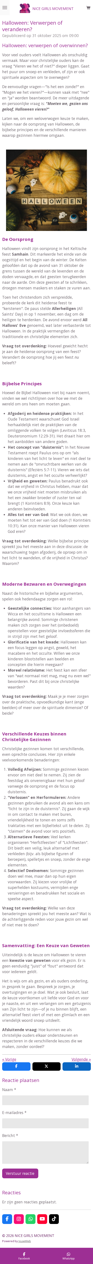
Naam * (9, 1089)
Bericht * (10, 1135)
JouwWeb (25, 1241)
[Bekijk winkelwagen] (88, 7)
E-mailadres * (14, 1112)
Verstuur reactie (20, 1173)
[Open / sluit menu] (5, 7)
